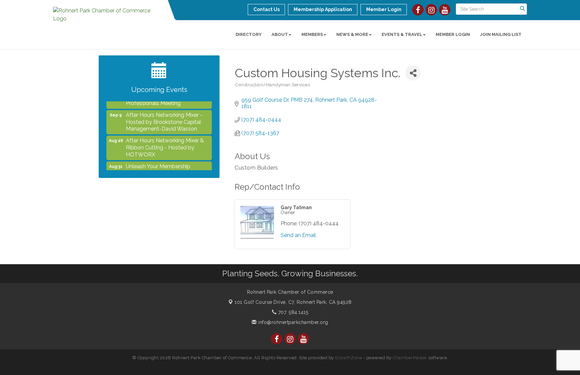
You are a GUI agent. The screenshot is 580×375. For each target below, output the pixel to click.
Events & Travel (402, 34)
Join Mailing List (501, 34)
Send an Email (298, 235)
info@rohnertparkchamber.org (292, 322)
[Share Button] (413, 73)
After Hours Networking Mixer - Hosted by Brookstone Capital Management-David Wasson (164, 118)
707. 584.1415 (292, 312)
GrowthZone (348, 357)
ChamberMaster (410, 357)
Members (312, 34)
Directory (248, 34)
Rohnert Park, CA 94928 (293, 302)
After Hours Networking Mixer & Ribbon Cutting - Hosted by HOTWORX (165, 144)
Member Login (453, 34)
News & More (352, 34)
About (280, 34)
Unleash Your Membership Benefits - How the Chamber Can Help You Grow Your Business (166, 170)
